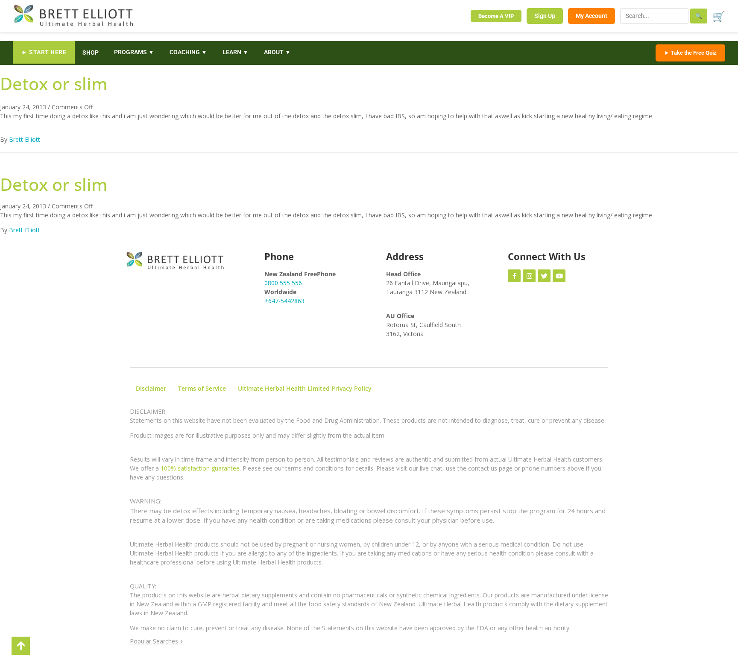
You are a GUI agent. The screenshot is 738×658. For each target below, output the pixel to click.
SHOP (90, 52)
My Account (591, 15)
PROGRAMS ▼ (134, 52)
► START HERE (43, 52)
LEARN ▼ (236, 52)
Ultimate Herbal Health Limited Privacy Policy (305, 388)
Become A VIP (496, 16)
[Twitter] (544, 275)
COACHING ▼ (188, 52)
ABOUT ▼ (277, 52)
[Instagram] (529, 275)
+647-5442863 (284, 301)
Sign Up (544, 15)
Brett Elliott (24, 139)
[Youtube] (559, 275)
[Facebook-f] (514, 275)
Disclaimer (151, 388)
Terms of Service (202, 388)
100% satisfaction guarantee (200, 468)
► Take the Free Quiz (690, 53)
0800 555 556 (283, 283)
